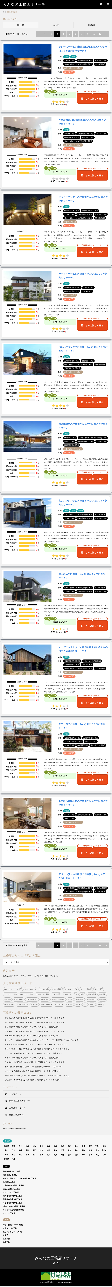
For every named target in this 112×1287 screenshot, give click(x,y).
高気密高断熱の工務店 (11, 1171)
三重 (62, 1150)
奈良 (97, 1150)
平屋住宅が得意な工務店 (12, 1203)
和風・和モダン (32, 999)
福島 (48, 1146)
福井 (20, 1150)
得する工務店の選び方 (19, 1101)
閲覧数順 (91, 25)
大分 (97, 1155)
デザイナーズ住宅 (10, 994)
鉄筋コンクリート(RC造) (12, 1232)
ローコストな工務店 (11, 1192)
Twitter (54, 1263)
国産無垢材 (45, 999)
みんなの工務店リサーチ (56, 1258)
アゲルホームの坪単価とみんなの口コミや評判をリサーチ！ (28, 1080)
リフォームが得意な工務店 (13, 1210)
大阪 (83, 1150)
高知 (62, 1155)
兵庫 (90, 1150)
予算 (75, 994)
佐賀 (76, 1155)
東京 (90, 1146)
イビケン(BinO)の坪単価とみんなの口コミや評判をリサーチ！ (29, 1045)
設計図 (78, 1004)
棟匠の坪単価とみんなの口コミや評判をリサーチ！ (25, 1075)
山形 (41, 1146)
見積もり (69, 1004)
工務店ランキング (17, 1108)
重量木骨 (6, 1239)
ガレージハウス (30, 989)
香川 (48, 1155)
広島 (27, 1155)
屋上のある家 (9, 1004)
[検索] (101, 4)
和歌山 (104, 1150)
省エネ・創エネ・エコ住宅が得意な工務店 (19, 1178)
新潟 (104, 1146)
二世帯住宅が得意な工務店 (13, 1185)
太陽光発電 (80, 999)
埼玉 (76, 1146)
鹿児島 (6, 1159)
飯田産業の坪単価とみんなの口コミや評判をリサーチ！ (27, 1036)
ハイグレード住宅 (26, 994)
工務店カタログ (22, 1004)
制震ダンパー (18, 999)
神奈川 (97, 1146)
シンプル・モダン (70, 989)
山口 (34, 1155)
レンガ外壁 (56, 994)
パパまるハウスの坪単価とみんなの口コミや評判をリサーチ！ (29, 1022)
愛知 (55, 1150)
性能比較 (34, 1004)
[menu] (107, 4)
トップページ (15, 1094)
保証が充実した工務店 (11, 1189)
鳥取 (6, 1155)
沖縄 (13, 1159)
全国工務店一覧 (16, 1114)
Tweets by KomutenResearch (14, 1129)
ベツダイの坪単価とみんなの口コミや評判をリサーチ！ (27, 1058)
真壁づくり (59, 1004)
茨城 (55, 1146)
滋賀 (69, 1150)
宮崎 (104, 1155)
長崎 (83, 1155)
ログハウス (67, 994)
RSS (58, 1263)
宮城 (27, 1146)
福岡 (69, 1155)
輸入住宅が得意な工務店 (12, 1196)
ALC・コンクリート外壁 (13, 989)
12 (100, 34)
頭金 (85, 1004)
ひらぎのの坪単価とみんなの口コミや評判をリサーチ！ (27, 1027)
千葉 (83, 1146)
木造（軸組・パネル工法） (13, 1225)
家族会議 (102, 999)
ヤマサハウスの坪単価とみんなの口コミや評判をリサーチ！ (28, 1062)
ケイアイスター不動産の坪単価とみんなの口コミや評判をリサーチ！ (32, 1049)
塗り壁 (70, 999)
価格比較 (102, 994)
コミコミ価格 (44, 989)
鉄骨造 (5, 1235)
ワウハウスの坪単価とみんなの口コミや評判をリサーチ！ (27, 1053)
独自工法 (6, 1242)
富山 (6, 1150)
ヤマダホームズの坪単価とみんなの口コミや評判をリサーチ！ (29, 1031)
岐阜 (41, 1150)
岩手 (20, 1146)
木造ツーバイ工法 (10, 1228)
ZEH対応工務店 (9, 1182)
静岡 (48, 1150)
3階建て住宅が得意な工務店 (14, 1206)
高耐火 (100, 1004)
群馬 (62, 1146)
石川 (13, 1150)
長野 (34, 1150)
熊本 (90, 1155)
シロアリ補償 (56, 989)
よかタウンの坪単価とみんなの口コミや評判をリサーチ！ (27, 1071)
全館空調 (7, 999)
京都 (76, 1150)
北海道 (6, 1146)
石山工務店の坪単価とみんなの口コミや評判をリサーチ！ (27, 1067)
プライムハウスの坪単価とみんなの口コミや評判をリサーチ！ (29, 1018)
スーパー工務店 (86, 989)
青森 (13, 1146)
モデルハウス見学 (42, 994)
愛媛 (55, 1155)
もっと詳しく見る (93, 96)
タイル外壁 (99, 989)
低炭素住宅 (92, 994)
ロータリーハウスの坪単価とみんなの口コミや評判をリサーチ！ (30, 1040)
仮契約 (82, 994)
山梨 (27, 1150)
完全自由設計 (91, 999)
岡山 (20, 1155)
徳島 (41, 1155)
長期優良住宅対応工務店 (12, 1199)
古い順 (55, 25)
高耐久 (92, 1004)
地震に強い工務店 (10, 1175)
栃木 (69, 1146)
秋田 (34, 1146)
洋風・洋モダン (46, 1004)
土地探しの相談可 (58, 999)
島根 (13, 1155)
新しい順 (20, 25)
